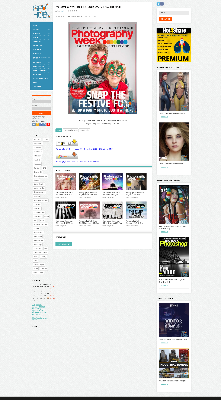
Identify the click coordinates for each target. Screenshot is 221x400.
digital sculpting (39, 192)
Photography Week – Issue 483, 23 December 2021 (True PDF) (112, 223)
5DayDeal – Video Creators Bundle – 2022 (173, 340)
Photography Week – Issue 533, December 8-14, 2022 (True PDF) (88, 194)
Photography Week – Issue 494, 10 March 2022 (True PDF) (64, 223)
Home (35, 26)
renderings (38, 245)
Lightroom (37, 216)
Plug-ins (36, 33)
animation (37, 148)
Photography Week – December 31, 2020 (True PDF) (134, 223)
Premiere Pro (38, 240)
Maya (42, 220)
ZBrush (44, 269)
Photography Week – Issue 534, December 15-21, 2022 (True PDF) (64, 194)
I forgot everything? (38, 117)
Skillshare (37, 249)
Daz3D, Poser (38, 45)
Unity (35, 261)
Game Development (41, 70)
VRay (36, 269)
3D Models (37, 41)
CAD (44, 168)
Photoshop (38, 236)
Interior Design (39, 212)
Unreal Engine (39, 265)
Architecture (38, 152)
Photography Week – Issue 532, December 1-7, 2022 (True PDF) (111, 194)
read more (164, 117)
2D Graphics (38, 62)
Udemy (43, 257)
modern (36, 228)
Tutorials (37, 37)
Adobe (46, 140)
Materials (37, 53)
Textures (37, 49)
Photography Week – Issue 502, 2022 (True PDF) (135, 193)
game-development (41, 200)
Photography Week (71, 130)
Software (37, 30)
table (35, 257)
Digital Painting (39, 188)
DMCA (35, 82)
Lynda (46, 216)
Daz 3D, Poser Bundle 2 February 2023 (172, 164)
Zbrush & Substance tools (41, 58)
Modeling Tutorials (40, 224)
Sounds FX (37, 74)
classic (36, 180)
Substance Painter (40, 253)
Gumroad (37, 204)
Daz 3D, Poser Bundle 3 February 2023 (172, 114)
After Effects (38, 144)
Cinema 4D (38, 172)
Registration (36, 117)
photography (84, 130)
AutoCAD (37, 160)
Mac (35, 220)
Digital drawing (39, 184)
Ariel (62, 11)
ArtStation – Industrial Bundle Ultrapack (172, 381)
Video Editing (38, 66)
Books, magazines (76, 16)
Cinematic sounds (40, 176)
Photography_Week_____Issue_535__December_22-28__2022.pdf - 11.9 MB (84, 149)
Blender (36, 168)
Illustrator (37, 208)
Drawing (37, 196)
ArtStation (37, 156)
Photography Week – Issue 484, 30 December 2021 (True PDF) (89, 223)
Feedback (37, 86)
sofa (46, 249)
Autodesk (37, 164)
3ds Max (37, 140)
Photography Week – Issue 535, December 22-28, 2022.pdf (77, 162)
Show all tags (38, 273)
